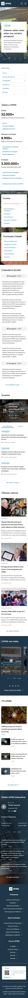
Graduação (7, 214)
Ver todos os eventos (12, 482)
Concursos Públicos (13, 929)
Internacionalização (9, 247)
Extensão (6, 223)
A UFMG (12, 946)
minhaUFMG (6, 80)
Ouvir (4, 846)
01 (4, 58)
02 (9, 58)
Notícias (12, 955)
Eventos (12, 958)
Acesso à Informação (13, 900)
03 (15, 58)
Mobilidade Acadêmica (12, 935)
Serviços (5, 92)
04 (20, 58)
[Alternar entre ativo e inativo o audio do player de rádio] (9, 811)
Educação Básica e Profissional (9, 209)
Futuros (20, 426)
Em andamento (7, 426)
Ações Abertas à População (13, 923)
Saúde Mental (8, 250)
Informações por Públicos (13, 912)
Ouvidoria (13, 903)
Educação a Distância (10, 220)
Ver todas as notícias (12, 631)
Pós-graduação (8, 217)
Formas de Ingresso (8, 77)
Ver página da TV (13, 785)
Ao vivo (12, 802)
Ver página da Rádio (12, 877)
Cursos (4, 73)
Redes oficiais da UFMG (12, 690)
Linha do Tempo (13, 949)
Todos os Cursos (13, 926)
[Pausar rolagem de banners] (25, 58)
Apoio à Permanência (13, 932)
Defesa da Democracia (10, 241)
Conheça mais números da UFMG (12, 184)
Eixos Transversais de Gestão (12, 909)
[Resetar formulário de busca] (23, 203)
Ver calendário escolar (13, 385)
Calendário (5, 88)
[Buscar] (21, 203)
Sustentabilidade (9, 254)
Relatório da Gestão (12, 906)
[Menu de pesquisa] (21, 3)
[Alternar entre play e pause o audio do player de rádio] (3, 806)
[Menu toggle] (25, 3)
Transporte (5, 84)
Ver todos (7, 257)
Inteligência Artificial (10, 244)
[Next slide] (19, 678)
